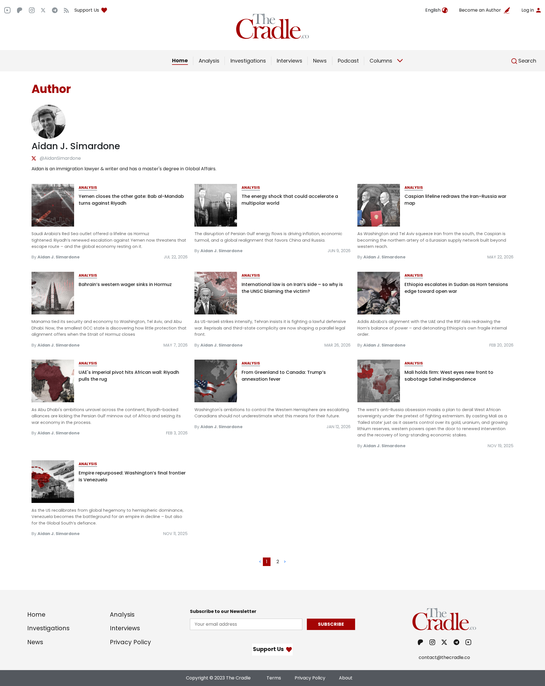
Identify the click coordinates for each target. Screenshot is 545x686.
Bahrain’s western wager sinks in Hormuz (125, 284)
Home (180, 60)
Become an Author (480, 10)
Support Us (86, 10)
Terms (274, 678)
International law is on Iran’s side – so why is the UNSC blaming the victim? (292, 288)
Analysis (209, 60)
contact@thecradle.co (444, 657)
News (320, 60)
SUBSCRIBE (331, 624)
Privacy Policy (130, 642)
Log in (527, 10)
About (346, 678)
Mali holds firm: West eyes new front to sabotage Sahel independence (448, 375)
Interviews (289, 60)
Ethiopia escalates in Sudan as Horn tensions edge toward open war (456, 288)
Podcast (348, 60)
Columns (381, 60)
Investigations (248, 60)
